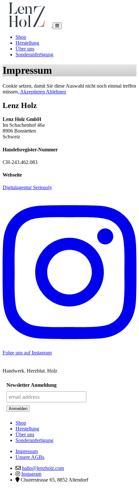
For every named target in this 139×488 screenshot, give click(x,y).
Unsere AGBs (30, 457)
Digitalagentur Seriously (27, 187)
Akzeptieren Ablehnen (42, 91)
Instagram (31, 474)
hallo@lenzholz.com (43, 468)
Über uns (25, 48)
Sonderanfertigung (34, 54)
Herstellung (27, 43)
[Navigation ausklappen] (57, 25)
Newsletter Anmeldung (31, 385)
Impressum (27, 451)
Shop (21, 37)
